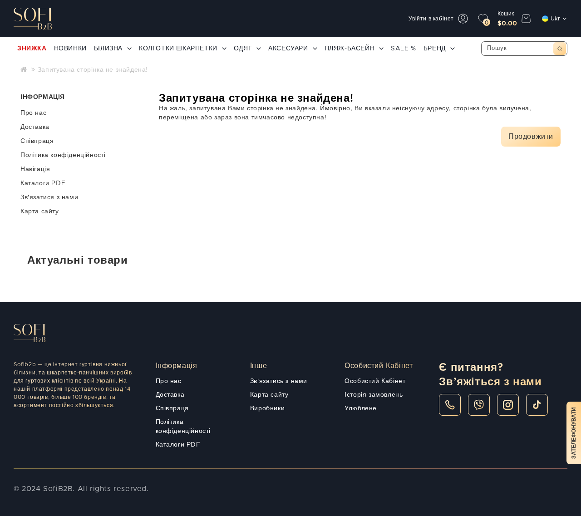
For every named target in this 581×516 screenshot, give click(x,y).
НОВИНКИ (70, 48)
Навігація (35, 169)
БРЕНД (434, 48)
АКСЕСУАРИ (288, 48)
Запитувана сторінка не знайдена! (93, 70)
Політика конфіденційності (63, 155)
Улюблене (361, 408)
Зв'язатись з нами (278, 381)
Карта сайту (39, 211)
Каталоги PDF (42, 183)
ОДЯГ (243, 48)
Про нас (33, 113)
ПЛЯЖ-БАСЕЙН (350, 48)
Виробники (267, 408)
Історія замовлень (374, 395)
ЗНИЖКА (32, 48)
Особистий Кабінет (375, 381)
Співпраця (37, 141)
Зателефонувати (573, 433)
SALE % (403, 48)
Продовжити (530, 136)
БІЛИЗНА (108, 48)
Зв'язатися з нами (49, 197)
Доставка (34, 127)
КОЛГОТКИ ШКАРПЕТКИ (178, 48)
